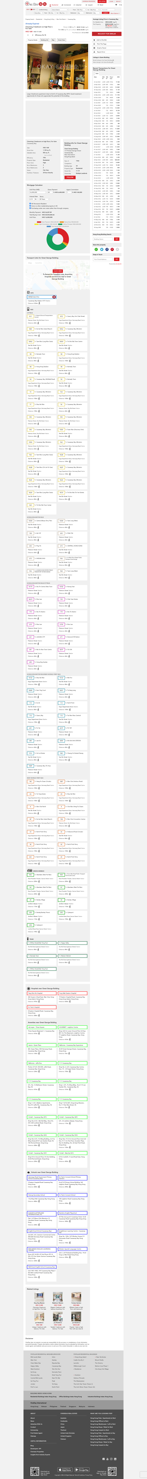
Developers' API (35, 1449)
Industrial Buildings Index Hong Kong (100, 1397)
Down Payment (52, 190)
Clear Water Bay (36, 1363)
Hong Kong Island (80, 1357)
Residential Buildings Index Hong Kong (43, 1397)
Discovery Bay (35, 1375)
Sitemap (33, 1436)
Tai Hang (54, 1384)
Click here (58, 271)
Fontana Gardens (76, 1303)
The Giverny (99, 1363)
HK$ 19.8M (57, 1305)
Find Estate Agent (36, 1433)
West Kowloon (35, 1369)
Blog (32, 1446)
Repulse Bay (56, 1363)
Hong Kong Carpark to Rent (99, 1430)
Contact (33, 1427)
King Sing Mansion (39, 1303)
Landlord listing (43, 9)
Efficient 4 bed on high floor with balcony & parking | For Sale (76, 1309)
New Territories (100, 1357)
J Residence (77, 1369)
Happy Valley (35, 1366)
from (45, 13)
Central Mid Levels (36, 1378)
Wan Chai (33, 1360)
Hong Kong (34, 1406)
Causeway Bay (56, 1366)
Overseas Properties (88, 1)
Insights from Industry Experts (40, 1455)
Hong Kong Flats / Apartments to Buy (102, 1433)
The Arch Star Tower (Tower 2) (83, 1384)
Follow (70, 177)
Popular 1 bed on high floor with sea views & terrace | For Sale (76, 1328)
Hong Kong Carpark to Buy (99, 1445)
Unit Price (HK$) (35, 190)
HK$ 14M (39, 1325)
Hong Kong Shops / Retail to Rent (101, 1427)
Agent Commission (72, 190)
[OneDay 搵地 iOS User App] (65, 1469)
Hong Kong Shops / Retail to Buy (101, 1442)
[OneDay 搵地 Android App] (82, 1469)
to (88, 10)
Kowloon (77, 1375)
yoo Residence (39, 1322)
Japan (62, 1427)
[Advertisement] (57, 118)
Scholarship (34, 1430)
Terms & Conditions (80, 1475)
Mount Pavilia (99, 1360)
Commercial (67, 5)
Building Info (44, 40)
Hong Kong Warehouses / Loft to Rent (102, 1424)
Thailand (63, 1406)
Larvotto (76, 1363)
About (32, 1418)
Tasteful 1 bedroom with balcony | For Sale (58, 1328)
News (32, 1421)
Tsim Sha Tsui (56, 1369)
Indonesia (91, 1406)
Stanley (54, 1360)
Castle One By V (79, 1360)
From (74, 10)
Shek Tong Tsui (56, 1375)
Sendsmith (119, 264)
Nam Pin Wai (56, 1378)
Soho (53, 1357)
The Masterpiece (79, 1381)
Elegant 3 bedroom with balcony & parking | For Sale (58, 1309)
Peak (53, 1381)
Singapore (72, 1406)
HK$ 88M (76, 1305)
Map (53, 40)
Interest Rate (34, 196)
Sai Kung (33, 1372)
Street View (61, 40)
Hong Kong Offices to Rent (99, 1421)
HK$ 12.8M (39, 1305)
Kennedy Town (56, 1372)
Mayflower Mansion (57, 1303)
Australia (63, 1418)
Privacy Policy (88, 1475)
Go (117, 239)
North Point (55, 1387)
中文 (120, 5)
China (62, 1424)
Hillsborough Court (80, 1366)
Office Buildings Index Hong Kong (70, 1397)
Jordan (33, 1384)
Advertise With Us (36, 1424)
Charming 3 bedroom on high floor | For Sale (39, 1308)
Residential (55, 5)
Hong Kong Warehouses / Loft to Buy (102, 1439)
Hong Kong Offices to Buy (99, 1436)
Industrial (78, 5)
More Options (114, 13)
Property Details (32, 40)
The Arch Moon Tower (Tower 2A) (84, 1387)
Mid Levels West (36, 1357)
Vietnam (44, 1406)
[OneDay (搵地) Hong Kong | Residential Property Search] (36, 3)
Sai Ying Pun (34, 1381)
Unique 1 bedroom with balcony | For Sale (39, 1328)
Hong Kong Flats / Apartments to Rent (103, 1418)
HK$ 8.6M (76, 1325)
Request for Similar (107, 34)
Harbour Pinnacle (79, 1378)
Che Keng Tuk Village (102, 1369)
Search (105, 13)
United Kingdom (65, 1436)
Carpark (90, 5)
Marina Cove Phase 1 (101, 1366)
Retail (101, 5)
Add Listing (102, 1)
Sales (97, 73)
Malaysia (82, 1406)
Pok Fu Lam (34, 1387)
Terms (41, 197)
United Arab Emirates (67, 1433)
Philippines (53, 1406)
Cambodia (63, 1421)
